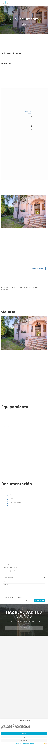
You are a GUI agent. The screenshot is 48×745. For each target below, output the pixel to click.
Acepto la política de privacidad (12, 597)
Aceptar (24, 733)
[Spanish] (44, 743)
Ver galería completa (38, 269)
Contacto (24, 627)
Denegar (24, 737)
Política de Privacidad (25, 743)
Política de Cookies (17, 743)
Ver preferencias (24, 740)
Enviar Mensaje (39, 600)
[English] (46, 743)
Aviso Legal (32, 743)
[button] (46, 720)
